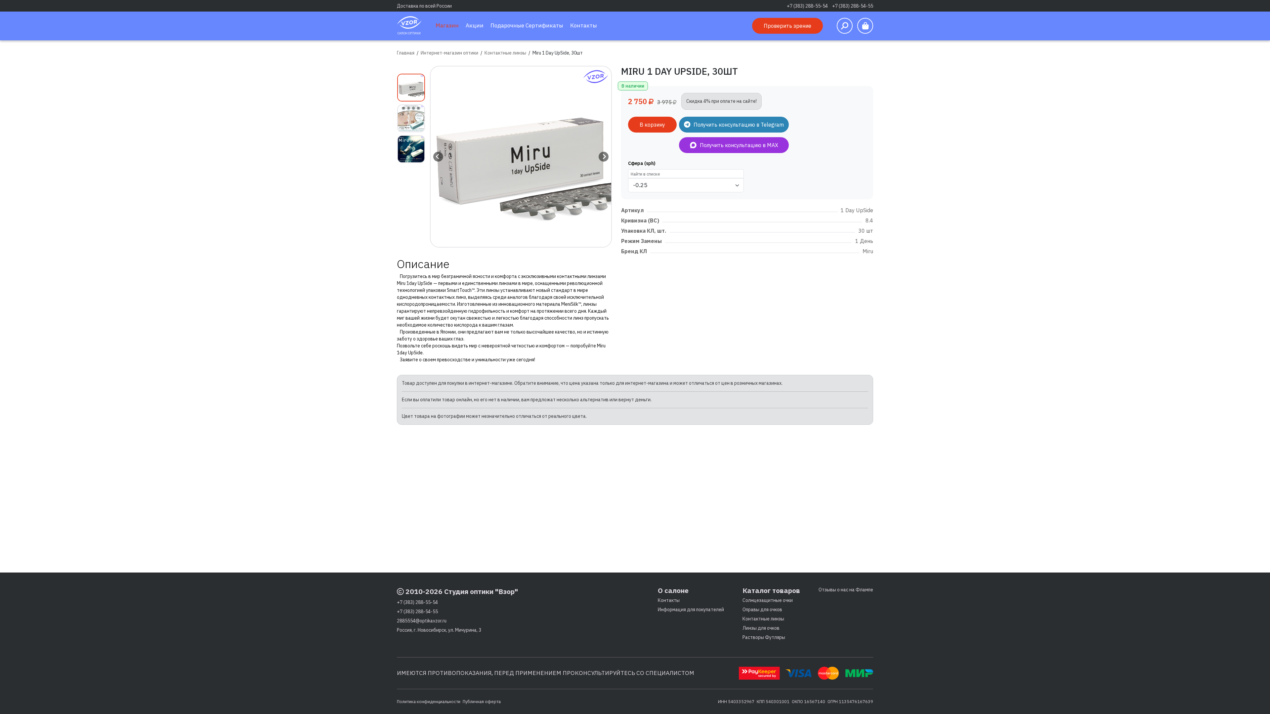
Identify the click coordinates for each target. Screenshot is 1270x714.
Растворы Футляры (763, 637)
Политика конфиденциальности (428, 701)
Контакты (669, 600)
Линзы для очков (761, 628)
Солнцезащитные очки (767, 600)
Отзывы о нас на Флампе (846, 590)
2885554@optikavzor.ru (421, 621)
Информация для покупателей (691, 610)
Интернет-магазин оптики (449, 53)
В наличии (632, 86)
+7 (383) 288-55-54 (807, 6)
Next (604, 157)
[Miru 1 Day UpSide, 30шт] (521, 156)
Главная (405, 53)
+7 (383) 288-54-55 (852, 6)
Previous (438, 157)
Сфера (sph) (642, 163)
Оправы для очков (762, 610)
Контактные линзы (505, 53)
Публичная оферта (482, 701)
